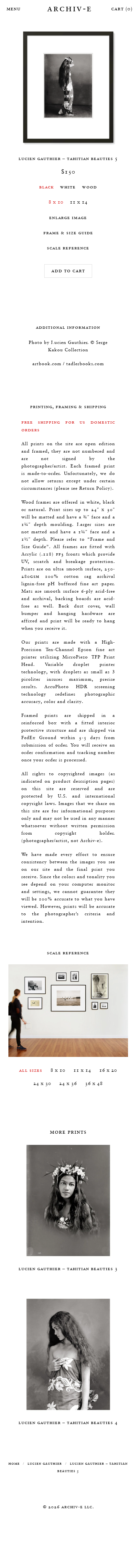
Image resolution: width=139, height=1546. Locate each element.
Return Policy (94, 488)
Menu (12, 8)
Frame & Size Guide (68, 232)
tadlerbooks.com (85, 363)
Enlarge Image (68, 217)
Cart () (122, 8)
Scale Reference (68, 247)
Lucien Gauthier (44, 1463)
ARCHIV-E (69, 8)
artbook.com (46, 363)
